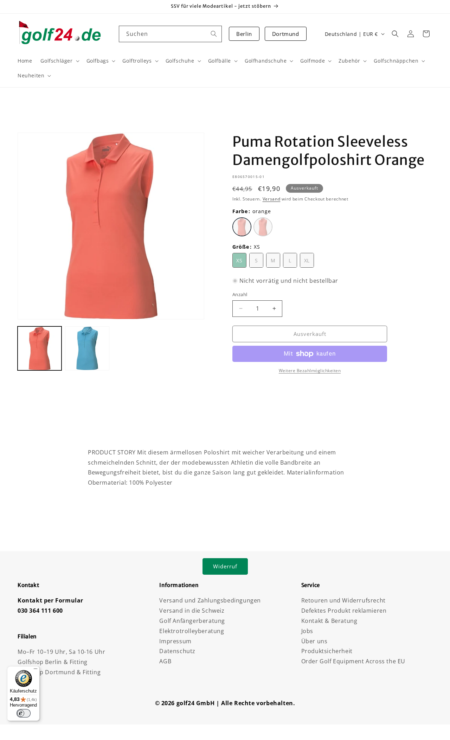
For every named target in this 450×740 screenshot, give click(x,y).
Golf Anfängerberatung (192, 621)
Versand (272, 199)
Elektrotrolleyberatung (191, 631)
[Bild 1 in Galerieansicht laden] (40, 348)
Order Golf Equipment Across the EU (353, 661)
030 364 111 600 (40, 610)
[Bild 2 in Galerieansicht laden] (87, 348)
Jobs (307, 631)
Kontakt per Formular (50, 600)
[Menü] (35, 670)
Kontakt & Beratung (329, 621)
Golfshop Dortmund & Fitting (59, 672)
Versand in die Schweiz (191, 610)
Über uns (314, 641)
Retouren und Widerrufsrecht (343, 600)
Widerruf (225, 566)
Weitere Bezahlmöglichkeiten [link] (310, 371)
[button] (395, 34)
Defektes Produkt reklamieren (344, 610)
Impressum (175, 641)
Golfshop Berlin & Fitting (53, 662)
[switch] (24, 713)
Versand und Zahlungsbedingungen (210, 600)
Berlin (244, 33)
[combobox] (170, 34)
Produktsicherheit (327, 651)
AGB (165, 661)
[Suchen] (213, 34)
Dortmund (285, 33)
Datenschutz (177, 651)
